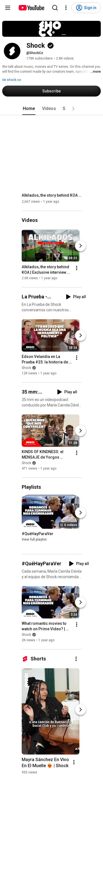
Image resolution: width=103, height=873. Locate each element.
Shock (26, 368)
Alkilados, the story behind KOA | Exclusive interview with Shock (52, 195)
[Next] (80, 245)
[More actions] (76, 267)
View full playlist (34, 539)
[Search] (55, 7)
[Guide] (7, 7)
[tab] (28, 108)
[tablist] (51, 108)
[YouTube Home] (31, 7)
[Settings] (66, 7)
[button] (73, 108)
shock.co (13, 80)
